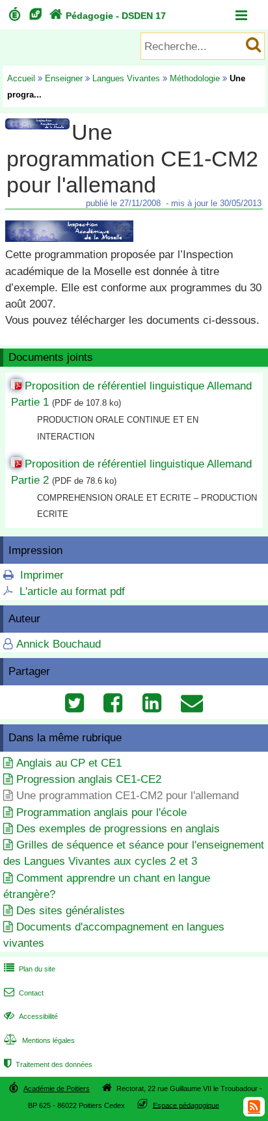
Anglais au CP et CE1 (69, 763)
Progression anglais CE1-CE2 (88, 779)
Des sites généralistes (70, 910)
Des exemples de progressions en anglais (118, 829)
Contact (24, 993)
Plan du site (29, 969)
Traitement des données (48, 1064)
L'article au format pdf (72, 591)
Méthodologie (195, 78)
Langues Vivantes (126, 78)
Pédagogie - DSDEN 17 (107, 15)
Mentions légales (39, 1040)
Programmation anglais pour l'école (101, 812)
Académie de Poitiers (56, 1088)
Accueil (21, 78)
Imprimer (42, 575)
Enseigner (64, 78)
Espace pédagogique (186, 1105)
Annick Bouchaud (58, 644)
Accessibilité (31, 1016)
